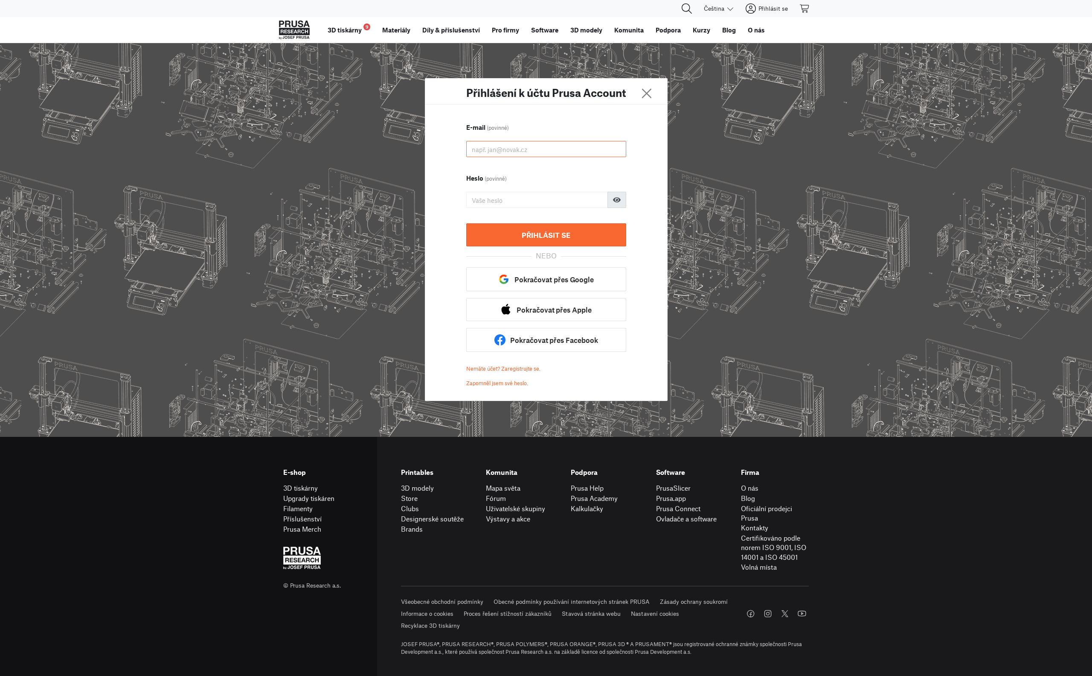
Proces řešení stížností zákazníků (508, 613)
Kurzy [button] (701, 30)
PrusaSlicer (673, 488)
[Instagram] (768, 613)
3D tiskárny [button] (348, 29)
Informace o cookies (427, 613)
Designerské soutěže (432, 519)
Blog (748, 498)
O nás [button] (756, 30)
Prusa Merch (302, 529)
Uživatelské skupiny (515, 508)
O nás (749, 488)
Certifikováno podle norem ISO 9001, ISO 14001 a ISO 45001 (773, 547)
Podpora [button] (668, 30)
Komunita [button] (629, 30)
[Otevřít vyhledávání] (686, 8)
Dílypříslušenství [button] (451, 30)
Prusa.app (671, 498)
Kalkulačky (587, 508)
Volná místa (759, 567)
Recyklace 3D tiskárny (430, 625)
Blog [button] (729, 30)
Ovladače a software (686, 519)
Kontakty (754, 528)
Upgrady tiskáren (308, 498)
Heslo (486, 178)
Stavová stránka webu (591, 613)
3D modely (417, 488)
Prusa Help (587, 488)
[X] (785, 613)
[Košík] (804, 8)
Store (409, 498)
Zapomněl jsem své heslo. (497, 383)
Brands (412, 529)
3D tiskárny (300, 488)
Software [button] (544, 30)
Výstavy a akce (508, 519)
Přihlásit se (546, 235)
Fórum (496, 498)
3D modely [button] (586, 30)
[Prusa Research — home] (294, 29)
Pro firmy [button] (505, 30)
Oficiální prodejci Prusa (766, 513)
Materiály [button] (396, 30)
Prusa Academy (594, 498)
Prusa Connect (678, 508)
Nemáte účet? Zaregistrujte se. (503, 368)
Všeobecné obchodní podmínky (442, 601)
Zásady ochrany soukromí (694, 601)
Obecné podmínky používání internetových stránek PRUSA (572, 601)
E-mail (487, 127)
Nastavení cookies (655, 613)
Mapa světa (503, 488)
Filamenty (298, 508)
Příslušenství (302, 519)
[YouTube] (802, 613)
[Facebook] (751, 613)
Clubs (410, 508)
